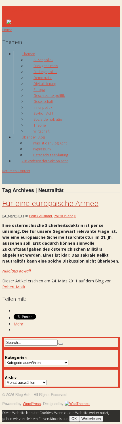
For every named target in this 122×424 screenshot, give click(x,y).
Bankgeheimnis (45, 65)
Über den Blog (33, 137)
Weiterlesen (91, 419)
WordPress (32, 403)
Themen (28, 53)
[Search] (60, 344)
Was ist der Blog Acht (50, 143)
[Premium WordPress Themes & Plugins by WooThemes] (77, 403)
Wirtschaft (41, 131)
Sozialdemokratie (47, 119)
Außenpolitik (43, 59)
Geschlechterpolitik (49, 95)
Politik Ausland (40, 215)
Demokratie (42, 77)
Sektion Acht (43, 113)
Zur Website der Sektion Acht (45, 160)
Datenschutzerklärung (50, 154)
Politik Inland (63, 215)
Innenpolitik (42, 107)
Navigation (14, 8)
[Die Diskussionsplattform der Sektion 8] (16, 22)
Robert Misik (13, 286)
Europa (39, 89)
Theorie (39, 125)
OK (74, 419)
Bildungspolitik (45, 71)
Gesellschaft (43, 101)
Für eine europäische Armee (50, 203)
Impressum (42, 149)
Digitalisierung (44, 83)
